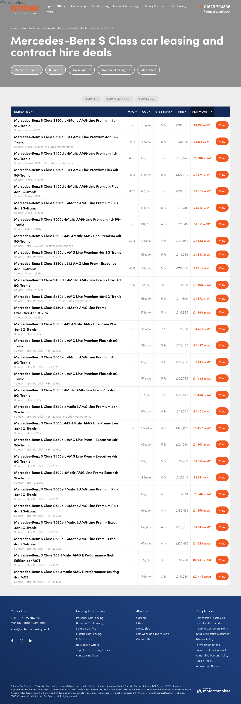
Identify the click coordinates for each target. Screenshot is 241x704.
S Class (53, 70)
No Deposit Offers (87, 644)
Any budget (80, 70)
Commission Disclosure (210, 617)
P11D (181, 111)
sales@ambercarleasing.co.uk (30, 629)
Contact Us (143, 639)
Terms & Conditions (207, 644)
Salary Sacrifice (86, 628)
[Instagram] (21, 641)
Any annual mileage (114, 70)
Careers (141, 617)
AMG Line (92, 99)
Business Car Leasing (89, 623)
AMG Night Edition (118, 99)
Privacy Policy (204, 639)
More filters (148, 70)
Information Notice (207, 666)
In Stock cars (84, 639)
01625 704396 (30, 618)
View (222, 125)
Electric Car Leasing (89, 634)
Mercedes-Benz (24, 70)
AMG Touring (147, 99)
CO (145, 111)
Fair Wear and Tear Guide (152, 634)
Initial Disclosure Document (212, 634)
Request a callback (216, 11)
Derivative (22, 111)
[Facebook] (12, 641)
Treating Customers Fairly (211, 628)
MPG (131, 111)
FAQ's (139, 623)
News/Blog (143, 628)
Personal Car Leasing (90, 617)
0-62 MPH (162, 111)
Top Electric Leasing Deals (93, 650)
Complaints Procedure (209, 623)
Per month (201, 111)
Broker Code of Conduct (210, 650)
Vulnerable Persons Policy (211, 655)
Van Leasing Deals (88, 655)
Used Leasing (101, 6)
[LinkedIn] (30, 641)
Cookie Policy (203, 660)
